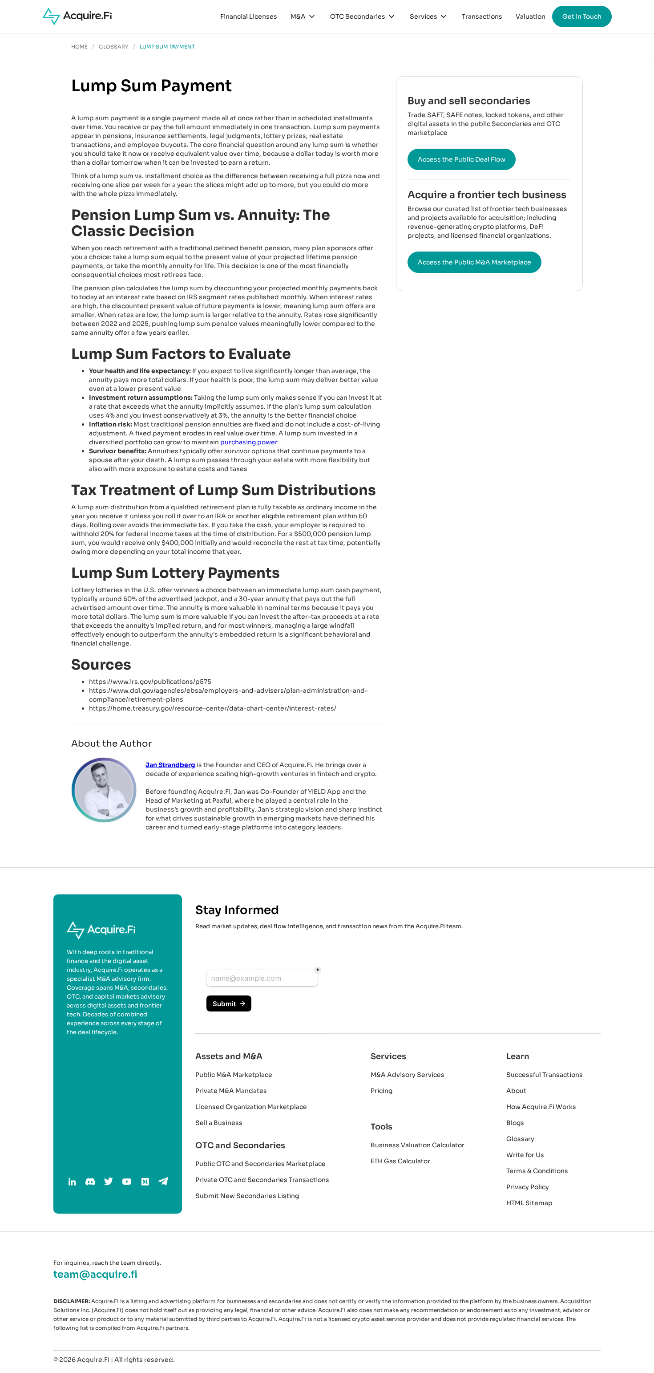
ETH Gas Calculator (400, 1161)
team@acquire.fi (95, 1274)
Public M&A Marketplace (233, 1075)
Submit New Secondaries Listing (247, 1196)
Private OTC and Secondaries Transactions (262, 1180)
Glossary (520, 1139)
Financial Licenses (248, 16)
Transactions (482, 16)
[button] (303, 16)
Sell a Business (218, 1123)
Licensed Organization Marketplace (251, 1107)
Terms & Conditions (537, 1171)
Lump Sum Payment (167, 47)
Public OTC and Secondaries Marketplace (260, 1164)
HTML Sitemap (529, 1203)
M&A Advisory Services (407, 1075)
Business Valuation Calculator (417, 1145)
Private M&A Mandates (231, 1091)
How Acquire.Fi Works (541, 1107)
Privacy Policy (527, 1187)
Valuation (530, 16)
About (516, 1091)
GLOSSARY (114, 47)
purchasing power (249, 442)
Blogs (515, 1123)
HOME (79, 47)
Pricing (381, 1091)
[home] (77, 16)
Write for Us (525, 1155)
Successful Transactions (544, 1075)
